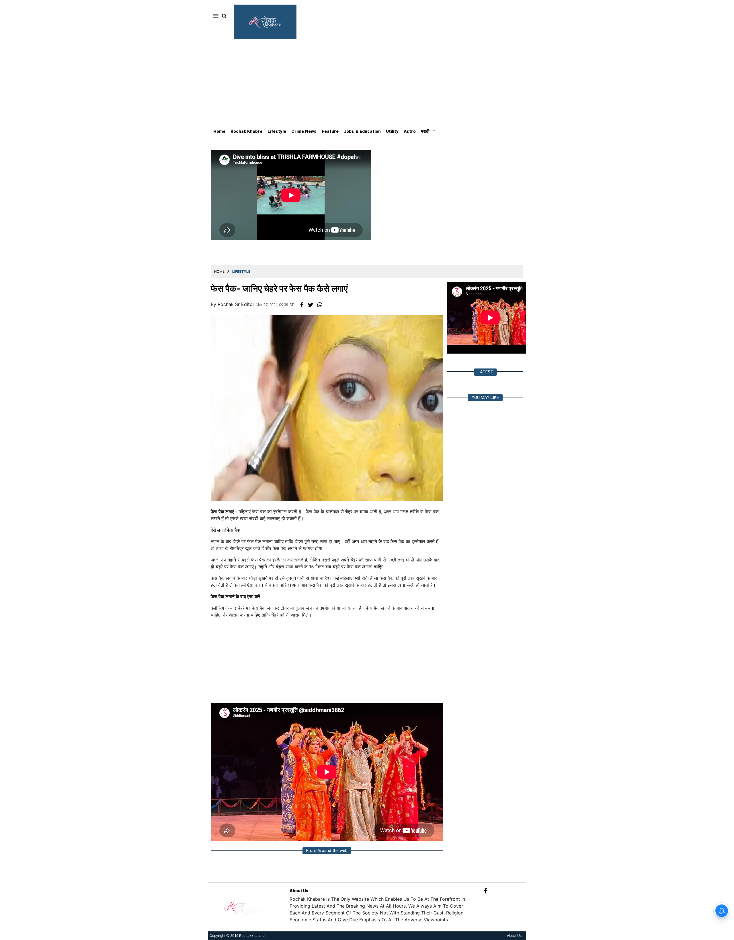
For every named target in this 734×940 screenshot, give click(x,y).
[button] (214, 15)
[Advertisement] (367, 82)
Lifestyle (277, 131)
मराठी (425, 131)
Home (219, 131)
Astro (410, 131)
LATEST (485, 372)
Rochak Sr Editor (237, 304)
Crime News (304, 131)
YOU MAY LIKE (485, 397)
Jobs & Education (362, 131)
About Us (299, 890)
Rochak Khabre (246, 131)
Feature (330, 131)
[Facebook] (485, 890)
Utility (392, 131)
